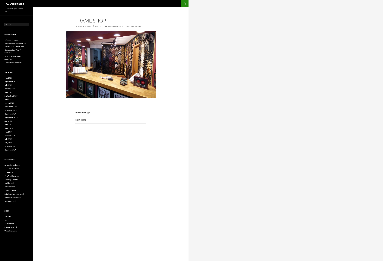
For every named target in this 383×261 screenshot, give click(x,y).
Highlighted (9, 183)
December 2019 (10, 107)
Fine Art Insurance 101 (13, 62)
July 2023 (8, 85)
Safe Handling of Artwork (14, 194)
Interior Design (10, 190)
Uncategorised (10, 201)
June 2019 (8, 128)
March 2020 (9, 103)
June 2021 (8, 92)
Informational (9, 187)
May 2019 (8, 132)
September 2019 (11, 117)
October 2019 (10, 114)
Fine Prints (8, 172)
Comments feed (10, 227)
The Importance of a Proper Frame (124, 26)
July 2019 (8, 125)
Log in (6, 220)
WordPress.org (10, 231)
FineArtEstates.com (12, 176)
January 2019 (9, 135)
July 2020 (8, 99)
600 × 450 (99, 26)
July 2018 (8, 139)
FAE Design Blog (14, 3)
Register (7, 216)
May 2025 (8, 78)
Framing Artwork (11, 179)
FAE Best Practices (11, 169)
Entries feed (9, 223)
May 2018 (8, 143)
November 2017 (10, 146)
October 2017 (10, 150)
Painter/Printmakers (12, 40)
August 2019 (9, 121)
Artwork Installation (12, 165)
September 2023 (11, 81)
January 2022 (9, 89)
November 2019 (10, 110)
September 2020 (11, 96)
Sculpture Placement (12, 197)
